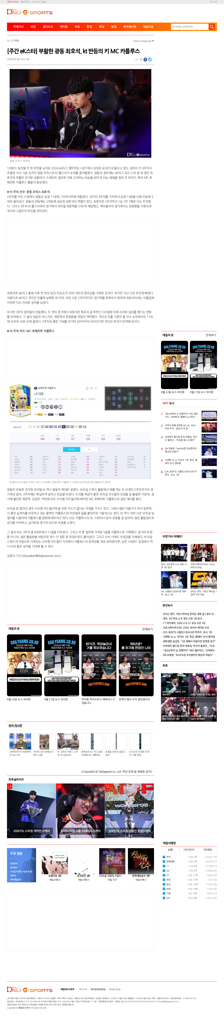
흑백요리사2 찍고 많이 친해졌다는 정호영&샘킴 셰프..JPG (92, 754)
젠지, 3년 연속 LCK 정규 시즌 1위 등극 (174, 566)
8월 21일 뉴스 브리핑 (56, 699)
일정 (113, 26)
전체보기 (147, 629)
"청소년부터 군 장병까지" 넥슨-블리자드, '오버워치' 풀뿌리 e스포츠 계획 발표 (181, 416)
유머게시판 (129, 26)
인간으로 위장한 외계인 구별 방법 (139, 753)
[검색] (212, 27)
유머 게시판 (15, 725)
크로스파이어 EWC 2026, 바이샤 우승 (203, 566)
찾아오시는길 (114, 989)
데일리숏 (148, 26)
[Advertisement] (52, 249)
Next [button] (150, 811)
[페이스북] (145, 60)
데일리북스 (55, 880)
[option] (31, 811)
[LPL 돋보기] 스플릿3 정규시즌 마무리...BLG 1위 (180, 473)
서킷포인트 (189, 850)
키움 (167, 893)
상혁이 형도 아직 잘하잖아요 (134, 699)
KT (166, 875)
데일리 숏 (14, 628)
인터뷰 (64, 26)
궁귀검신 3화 (83, 876)
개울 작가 (112, 880)
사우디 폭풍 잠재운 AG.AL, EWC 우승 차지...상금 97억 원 (180, 427)
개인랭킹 (207, 850)
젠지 (167, 857)
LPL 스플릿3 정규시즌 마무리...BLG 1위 (173, 593)
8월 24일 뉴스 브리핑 (18, 699)
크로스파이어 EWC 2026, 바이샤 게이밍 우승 (186, 627)
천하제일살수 (16, 880)
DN (166, 898)
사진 (33, 26)
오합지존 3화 (54, 876)
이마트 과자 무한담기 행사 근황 (43, 753)
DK (166, 871)
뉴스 (9, 40)
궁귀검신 (14, 868)
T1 (166, 866)
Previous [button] (11, 811)
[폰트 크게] (141, 60)
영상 (101, 26)
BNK (167, 889)
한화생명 (169, 861)
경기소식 (48, 26)
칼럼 (89, 26)
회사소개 (213, 2)
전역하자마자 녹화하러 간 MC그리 (20, 753)
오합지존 (14, 864)
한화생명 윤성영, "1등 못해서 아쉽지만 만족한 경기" (189, 641)
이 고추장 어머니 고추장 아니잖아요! (67, 753)
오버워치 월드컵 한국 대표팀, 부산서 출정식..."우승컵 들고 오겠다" (181, 438)
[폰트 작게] (136, 60)
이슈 (77, 26)
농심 (167, 884)
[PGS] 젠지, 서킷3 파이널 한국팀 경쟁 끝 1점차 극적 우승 (190, 614)
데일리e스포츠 (12, 2)
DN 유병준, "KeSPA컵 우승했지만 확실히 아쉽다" (181, 450)
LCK (170, 850)
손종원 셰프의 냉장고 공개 (115, 753)
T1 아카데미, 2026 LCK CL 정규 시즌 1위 (184, 623)
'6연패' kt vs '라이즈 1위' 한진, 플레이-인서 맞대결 (181, 461)
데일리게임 (24, 2)
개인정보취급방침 (97, 989)
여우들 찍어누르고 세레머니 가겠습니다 (98, 701)
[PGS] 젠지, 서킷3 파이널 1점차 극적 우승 (204, 593)
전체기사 (18, 26)
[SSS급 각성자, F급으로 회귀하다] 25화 (112, 876)
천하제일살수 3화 (141, 876)
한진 (167, 880)
